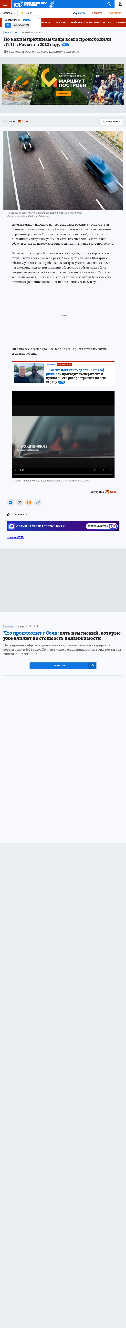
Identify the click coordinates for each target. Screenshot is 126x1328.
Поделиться (113, 121)
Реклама (97, 13)
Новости (61, 22)
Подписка (115, 13)
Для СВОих (44, 22)
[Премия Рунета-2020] (50, 4)
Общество (51, 365)
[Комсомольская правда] (30, 4)
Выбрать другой (22, 25)
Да (8, 25)
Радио (82, 13)
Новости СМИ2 (15, 537)
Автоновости (20, 515)
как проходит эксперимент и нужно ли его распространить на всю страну (76, 376)
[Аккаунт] (120, 4)
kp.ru (25, 121)
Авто (17, 32)
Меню (5, 4)
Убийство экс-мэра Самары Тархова (91, 22)
